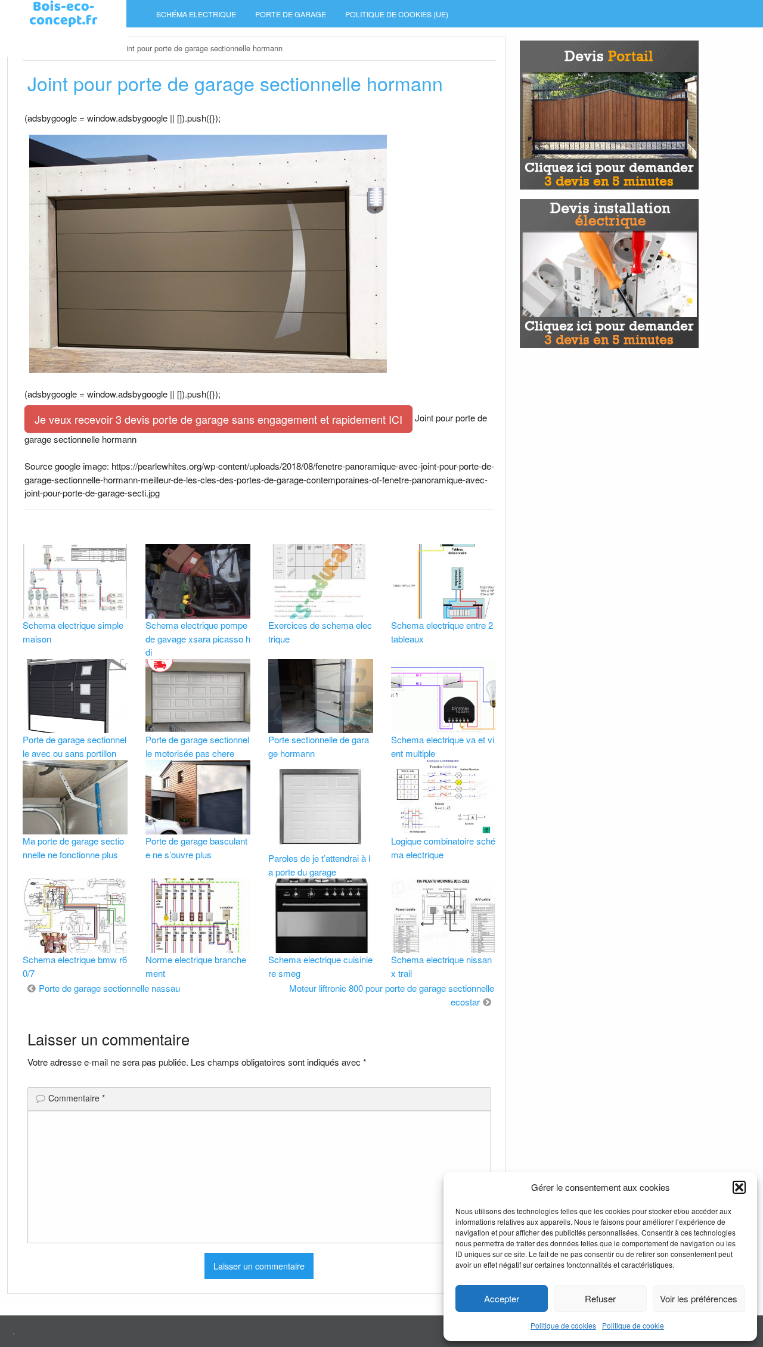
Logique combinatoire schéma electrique (443, 847)
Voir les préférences (698, 1298)
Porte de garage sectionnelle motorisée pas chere (197, 746)
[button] (739, 1187)
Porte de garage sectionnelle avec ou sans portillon (74, 746)
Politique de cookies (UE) (396, 14)
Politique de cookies (563, 1325)
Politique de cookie (633, 1325)
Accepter (501, 1298)
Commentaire (76, 1098)
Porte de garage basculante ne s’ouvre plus (196, 847)
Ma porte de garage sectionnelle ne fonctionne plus (73, 847)
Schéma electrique (196, 14)
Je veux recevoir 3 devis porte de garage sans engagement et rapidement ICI (218, 419)
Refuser (600, 1298)
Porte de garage (290, 14)
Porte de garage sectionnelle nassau (109, 988)
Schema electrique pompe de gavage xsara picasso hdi (197, 638)
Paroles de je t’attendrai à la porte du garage (319, 865)
